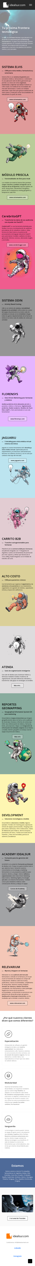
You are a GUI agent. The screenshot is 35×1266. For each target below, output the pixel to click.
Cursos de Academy (17, 889)
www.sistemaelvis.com (17, 99)
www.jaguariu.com (17, 460)
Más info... (17, 686)
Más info (17, 737)
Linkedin (17, 1248)
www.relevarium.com (17, 1003)
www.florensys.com (17, 419)
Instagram (17, 1256)
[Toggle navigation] (30, 5)
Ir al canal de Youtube (17, 1218)
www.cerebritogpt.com (17, 245)
